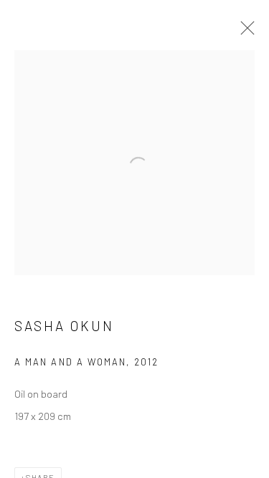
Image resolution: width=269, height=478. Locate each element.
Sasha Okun (64, 325)
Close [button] (244, 32)
